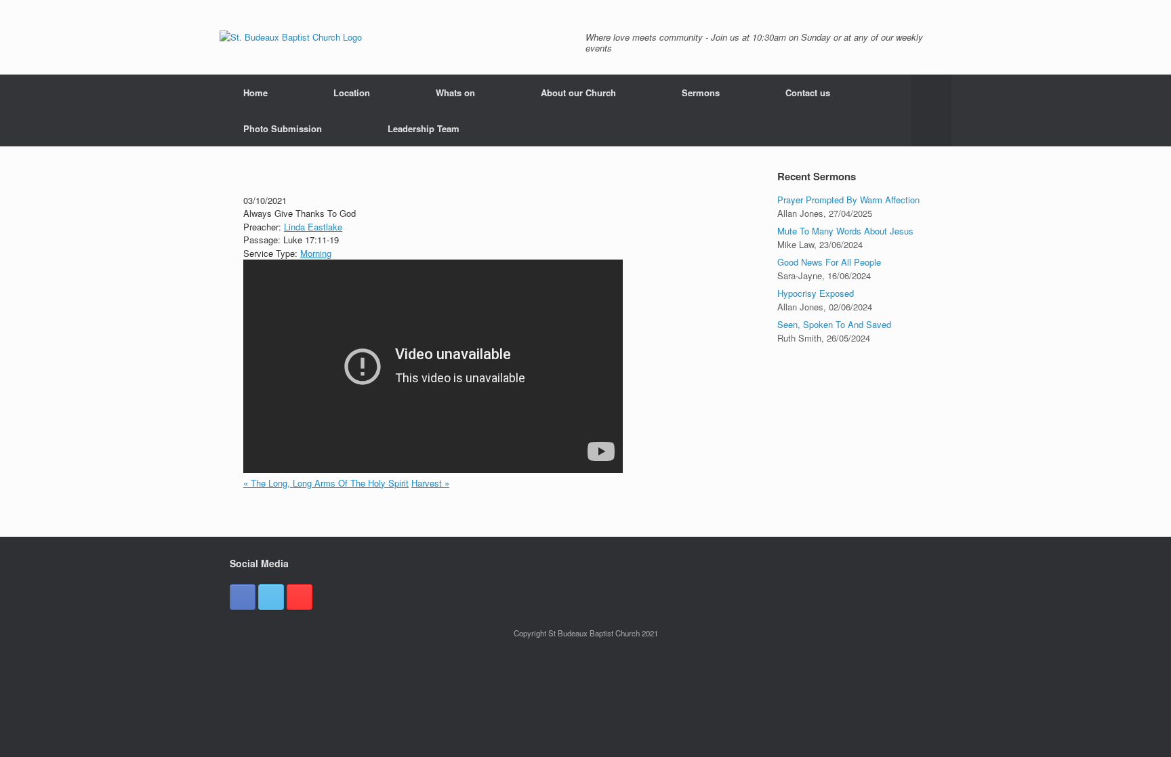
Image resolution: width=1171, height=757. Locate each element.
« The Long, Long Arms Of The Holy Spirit (326, 482)
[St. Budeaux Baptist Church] (291, 37)
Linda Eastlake (313, 226)
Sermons (701, 92)
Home (255, 92)
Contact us (807, 92)
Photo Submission (282, 128)
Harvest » (430, 482)
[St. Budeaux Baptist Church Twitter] (271, 597)
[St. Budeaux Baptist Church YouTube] (299, 597)
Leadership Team (423, 128)
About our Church (578, 92)
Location (351, 92)
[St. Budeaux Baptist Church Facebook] (242, 597)
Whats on (455, 92)
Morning (315, 253)
